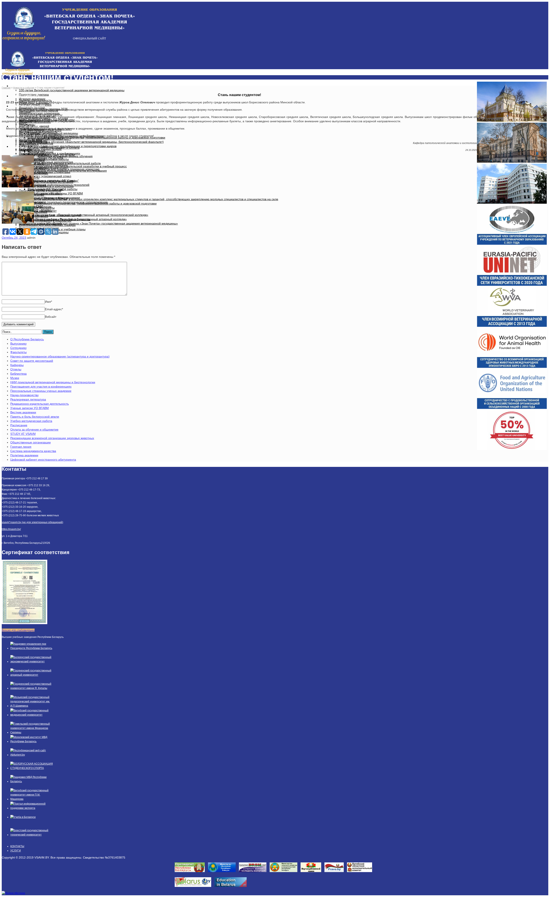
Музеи (14, 378)
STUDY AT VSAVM (23, 434)
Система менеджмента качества (33, 451)
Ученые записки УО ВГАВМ (29, 408)
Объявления (36, 150)
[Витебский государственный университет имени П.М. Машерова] (31, 799)
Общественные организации (30, 442)
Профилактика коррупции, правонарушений (50, 215)
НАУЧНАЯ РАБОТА (30, 106)
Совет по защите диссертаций (31, 360)
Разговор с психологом (35, 206)
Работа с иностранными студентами (44, 172)
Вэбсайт (50, 316)
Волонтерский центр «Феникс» (40, 193)
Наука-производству (24, 395)
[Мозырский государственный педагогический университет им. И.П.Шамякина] (31, 705)
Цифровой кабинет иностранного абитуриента (43, 459)
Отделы (15, 369)
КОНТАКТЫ (17, 846)
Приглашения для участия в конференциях (41, 386)
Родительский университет (38, 210)
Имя (48, 301)
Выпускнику (18, 343)
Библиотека (18, 373)
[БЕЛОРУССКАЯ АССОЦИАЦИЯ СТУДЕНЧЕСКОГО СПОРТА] (31, 768)
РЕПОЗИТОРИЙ (27, 146)
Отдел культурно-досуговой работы (44, 159)
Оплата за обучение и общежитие (34, 429)
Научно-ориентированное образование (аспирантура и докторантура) (60, 356)
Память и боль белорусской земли (34, 416)
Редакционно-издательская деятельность (39, 403)
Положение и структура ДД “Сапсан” (53, 180)
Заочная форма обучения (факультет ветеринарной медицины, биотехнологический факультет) (96, 142)
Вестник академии (23, 412)
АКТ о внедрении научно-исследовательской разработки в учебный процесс (73, 166)
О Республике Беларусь (27, 339)
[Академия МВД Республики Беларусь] (31, 781)
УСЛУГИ (15, 850)
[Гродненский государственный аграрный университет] (31, 674)
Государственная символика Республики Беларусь (54, 219)
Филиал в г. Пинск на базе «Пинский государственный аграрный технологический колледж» (83, 215)
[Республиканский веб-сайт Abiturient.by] (31, 754)
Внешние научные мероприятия (50, 162)
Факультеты (18, 352)
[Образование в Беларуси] (232, 888)
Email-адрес (54, 309)
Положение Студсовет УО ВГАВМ (51, 155)
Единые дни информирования (40, 223)
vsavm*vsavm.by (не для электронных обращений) (32, 522)
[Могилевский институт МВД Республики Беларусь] (31, 741)
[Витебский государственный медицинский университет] (31, 714)
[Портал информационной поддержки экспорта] (31, 808)
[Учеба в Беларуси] (23, 817)
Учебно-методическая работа (31, 421)
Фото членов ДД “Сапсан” (46, 189)
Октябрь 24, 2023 (14, 237)
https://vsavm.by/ (11, 529)
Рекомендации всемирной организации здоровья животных (52, 438)
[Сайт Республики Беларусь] (194, 888)
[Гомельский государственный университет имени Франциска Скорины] (31, 732)
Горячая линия (20, 446)
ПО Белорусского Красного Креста (43, 198)
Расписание (18, 425)
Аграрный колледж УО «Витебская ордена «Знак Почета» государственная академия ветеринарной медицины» (98, 223)
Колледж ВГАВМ (30, 140)
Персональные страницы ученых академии (40, 391)
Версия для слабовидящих (18, 630)
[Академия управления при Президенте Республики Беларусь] (31, 648)
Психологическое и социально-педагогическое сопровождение (63, 202)
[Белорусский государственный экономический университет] (31, 661)
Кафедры (17, 365)
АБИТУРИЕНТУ (27, 96)
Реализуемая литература (28, 399)
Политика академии (24, 455)
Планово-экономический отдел (49, 176)
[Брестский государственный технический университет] (31, 834)
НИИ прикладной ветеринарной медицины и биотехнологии (52, 382)
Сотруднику (18, 348)
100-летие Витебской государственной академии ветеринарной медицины (71, 90)
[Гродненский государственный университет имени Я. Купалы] (31, 688)
